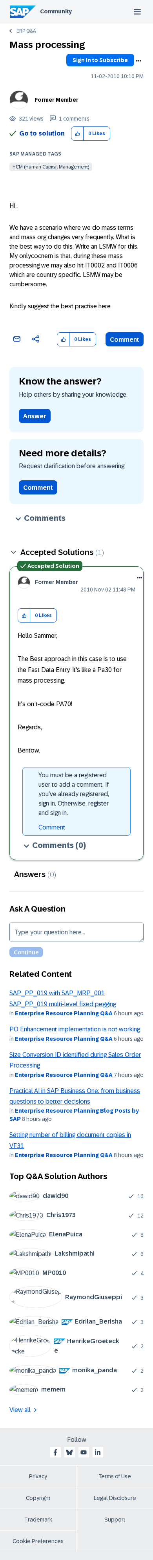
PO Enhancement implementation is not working (74, 1029)
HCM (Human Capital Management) (51, 167)
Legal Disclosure (115, 1498)
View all (20, 1409)
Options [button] (138, 61)
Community (56, 11)
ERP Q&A (26, 31)
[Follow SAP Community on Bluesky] (69, 1452)
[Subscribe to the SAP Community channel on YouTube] (83, 1452)
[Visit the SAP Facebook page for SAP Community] (55, 1452)
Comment (124, 339)
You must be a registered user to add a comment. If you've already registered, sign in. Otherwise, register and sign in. (73, 794)
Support (115, 1519)
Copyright (38, 1498)
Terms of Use (114, 1476)
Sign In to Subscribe (100, 60)
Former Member (56, 100)
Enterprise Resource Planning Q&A (64, 1013)
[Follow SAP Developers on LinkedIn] (98, 1452)
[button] (77, 134)
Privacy (38, 1476)
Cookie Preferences (38, 1541)
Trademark (38, 1519)
